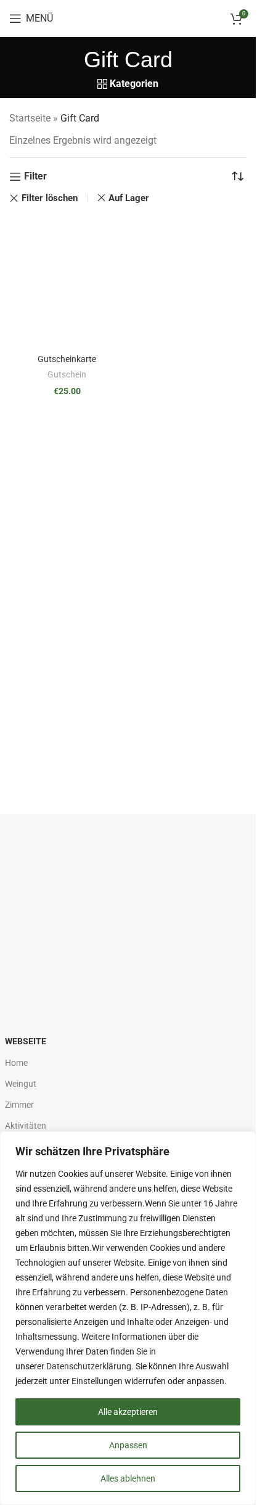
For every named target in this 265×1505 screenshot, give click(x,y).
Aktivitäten (25, 1126)
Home (16, 1063)
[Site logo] (128, 17)
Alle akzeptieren (128, 1412)
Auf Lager (128, 198)
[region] (128, 1318)
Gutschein (66, 374)
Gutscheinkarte (67, 359)
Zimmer (19, 1105)
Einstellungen (97, 1381)
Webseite (25, 1041)
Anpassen (128, 1445)
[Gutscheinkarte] (67, 283)
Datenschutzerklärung (88, 1366)
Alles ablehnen (127, 1478)
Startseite (30, 118)
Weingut (20, 1084)
